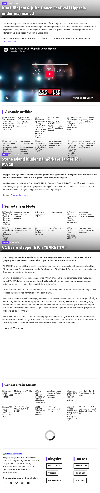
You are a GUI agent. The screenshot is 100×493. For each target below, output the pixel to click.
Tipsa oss (80, 473)
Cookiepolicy (54, 480)
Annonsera (81, 466)
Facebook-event (10, 41)
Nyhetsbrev (54, 466)
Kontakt (80, 480)
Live (4, 3)
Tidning (52, 473)
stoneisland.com (20, 195)
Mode (5, 154)
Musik (5, 243)
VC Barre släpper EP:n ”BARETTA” (34, 247)
